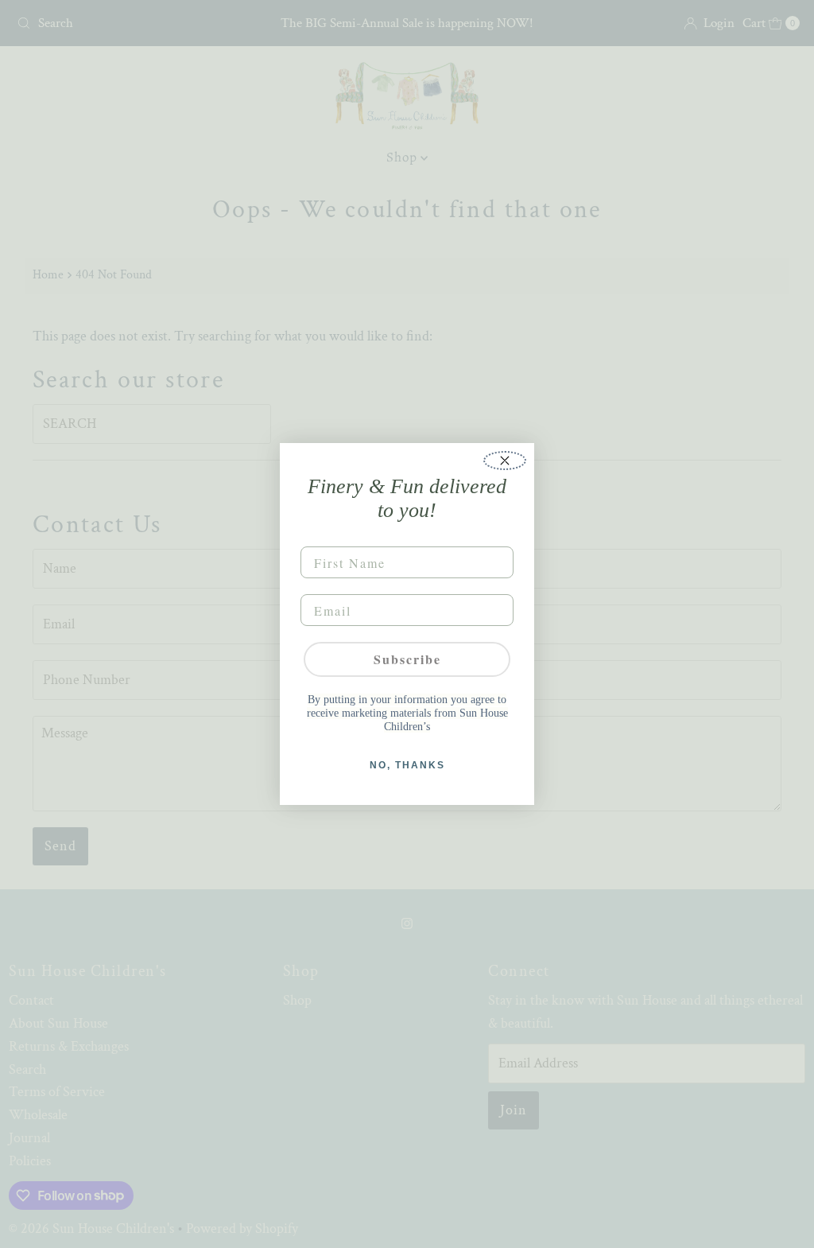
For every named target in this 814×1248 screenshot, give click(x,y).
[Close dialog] (504, 460)
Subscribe (407, 659)
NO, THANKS (407, 765)
